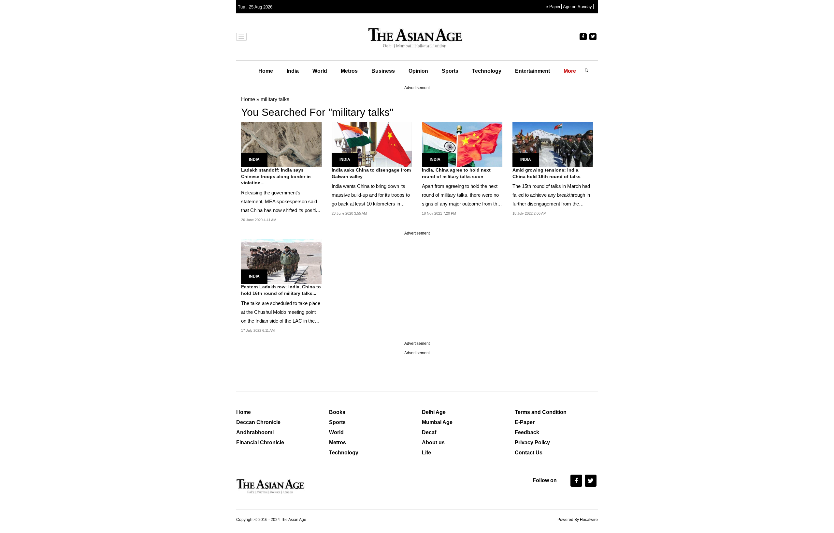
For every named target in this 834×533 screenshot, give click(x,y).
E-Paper (525, 422)
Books (337, 412)
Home (265, 71)
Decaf (429, 432)
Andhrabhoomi (255, 432)
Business (383, 71)
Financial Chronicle (260, 442)
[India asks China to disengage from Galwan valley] (372, 144)
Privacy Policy (532, 442)
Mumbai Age (437, 422)
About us (433, 442)
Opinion (418, 71)
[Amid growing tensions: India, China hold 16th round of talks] (552, 144)
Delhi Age (434, 412)
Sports (450, 71)
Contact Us (528, 452)
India (293, 71)
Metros (349, 71)
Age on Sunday (577, 6)
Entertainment (532, 71)
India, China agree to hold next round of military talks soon (456, 173)
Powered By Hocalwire (577, 519)
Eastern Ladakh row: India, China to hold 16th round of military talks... (281, 290)
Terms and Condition (541, 412)
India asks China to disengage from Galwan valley (371, 173)
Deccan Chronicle (258, 422)
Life (426, 452)
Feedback (527, 432)
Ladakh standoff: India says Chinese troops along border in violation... (276, 176)
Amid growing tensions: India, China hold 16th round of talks (546, 173)
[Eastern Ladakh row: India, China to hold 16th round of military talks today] (281, 261)
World (319, 71)
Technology (486, 71)
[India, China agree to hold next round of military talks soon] (462, 144)
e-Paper (553, 6)
